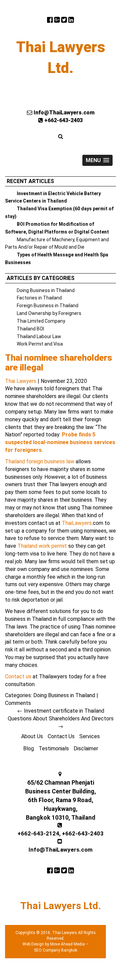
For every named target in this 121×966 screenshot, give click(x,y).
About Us (32, 736)
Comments (18, 703)
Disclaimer (86, 748)
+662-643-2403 (63, 120)
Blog (28, 748)
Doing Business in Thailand (46, 290)
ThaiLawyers (77, 523)
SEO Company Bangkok (55, 950)
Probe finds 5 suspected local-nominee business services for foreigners (60, 442)
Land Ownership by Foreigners (49, 313)
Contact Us (61, 736)
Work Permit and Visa (40, 344)
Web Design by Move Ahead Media (54, 944)
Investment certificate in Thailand (60, 711)
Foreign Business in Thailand (47, 305)
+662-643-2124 (38, 833)
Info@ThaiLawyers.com (63, 112)
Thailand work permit (42, 546)
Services (89, 736)
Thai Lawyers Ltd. (60, 57)
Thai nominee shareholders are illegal (58, 362)
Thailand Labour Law (39, 336)
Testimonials (54, 748)
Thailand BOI (30, 328)
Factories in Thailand (39, 297)
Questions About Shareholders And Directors (61, 722)
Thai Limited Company (41, 321)
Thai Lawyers (20, 381)
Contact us (18, 676)
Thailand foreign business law (39, 461)
